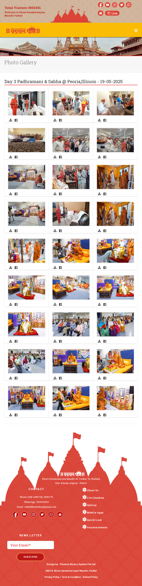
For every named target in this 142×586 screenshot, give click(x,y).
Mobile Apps (95, 512)
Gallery (92, 505)
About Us (92, 490)
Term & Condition (71, 577)
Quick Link (94, 520)
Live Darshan (95, 497)
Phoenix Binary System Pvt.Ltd (77, 564)
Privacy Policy (52, 577)
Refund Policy (90, 577)
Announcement (97, 527)
